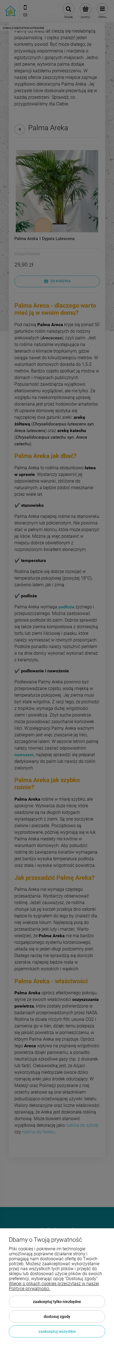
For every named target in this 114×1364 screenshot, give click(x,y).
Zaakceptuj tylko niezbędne (57, 1301)
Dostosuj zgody (57, 1316)
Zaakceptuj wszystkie (57, 1331)
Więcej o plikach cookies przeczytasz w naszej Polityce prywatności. (54, 1286)
